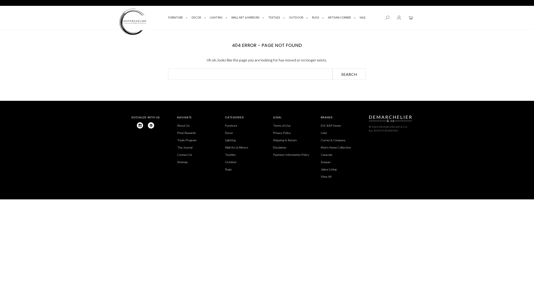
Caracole (326, 154)
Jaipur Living (329, 169)
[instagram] (140, 125)
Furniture (175, 17)
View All (326, 176)
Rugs (315, 17)
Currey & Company (333, 140)
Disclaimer (279, 147)
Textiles (274, 17)
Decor (196, 17)
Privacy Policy (282, 133)
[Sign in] (399, 17)
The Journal (185, 147)
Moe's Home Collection (336, 147)
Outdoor (296, 17)
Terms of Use (282, 125)
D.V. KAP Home (331, 125)
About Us (183, 125)
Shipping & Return (285, 140)
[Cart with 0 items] (411, 17)
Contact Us (184, 154)
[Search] (387, 17)
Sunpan (326, 162)
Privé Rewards (186, 133)
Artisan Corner (339, 17)
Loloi (324, 133)
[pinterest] (151, 125)
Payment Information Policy (291, 154)
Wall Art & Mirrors (245, 17)
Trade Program (186, 140)
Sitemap (182, 162)
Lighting (216, 17)
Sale (363, 17)
